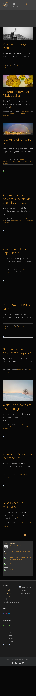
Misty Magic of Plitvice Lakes (17, 307)
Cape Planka (13, 271)
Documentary (21, 159)
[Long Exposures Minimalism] (18, 491)
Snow (19, 426)
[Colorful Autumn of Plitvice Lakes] (18, 81)
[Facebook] (3, 613)
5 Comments (27, 161)
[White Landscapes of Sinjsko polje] (18, 390)
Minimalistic (20, 66)
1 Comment (29, 271)
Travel (4, 66)
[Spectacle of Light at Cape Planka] (18, 237)
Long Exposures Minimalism (14, 505)
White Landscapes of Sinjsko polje (17, 407)
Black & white (13, 66)
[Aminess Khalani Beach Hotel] (5, 646)
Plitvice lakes (14, 113)
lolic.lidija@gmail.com (11, 602)
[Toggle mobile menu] (32, 3)
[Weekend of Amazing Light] (18, 129)
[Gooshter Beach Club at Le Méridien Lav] (5, 632)
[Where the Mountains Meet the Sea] (18, 443)
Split (22, 161)
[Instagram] (6, 613)
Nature (28, 218)
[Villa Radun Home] (5, 627)
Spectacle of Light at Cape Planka (16, 251)
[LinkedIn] (9, 613)
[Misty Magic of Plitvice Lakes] (18, 290)
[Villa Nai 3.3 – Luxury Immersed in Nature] (11, 627)
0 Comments (28, 66)
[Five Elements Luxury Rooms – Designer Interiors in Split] (11, 637)
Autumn (5, 113)
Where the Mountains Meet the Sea (18, 456)
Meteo (18, 161)
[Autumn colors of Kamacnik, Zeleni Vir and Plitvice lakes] (18, 180)
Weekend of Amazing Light (17, 141)
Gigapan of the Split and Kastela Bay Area (17, 351)
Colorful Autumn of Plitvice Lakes (16, 94)
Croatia (9, 113)
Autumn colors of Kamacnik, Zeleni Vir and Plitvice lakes (16, 199)
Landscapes (24, 64)
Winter (23, 426)
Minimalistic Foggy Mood (15, 46)
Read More (5, 67)
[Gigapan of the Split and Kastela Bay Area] (18, 340)
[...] (9, 59)
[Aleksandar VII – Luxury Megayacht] (11, 646)
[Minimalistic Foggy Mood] (18, 33)
